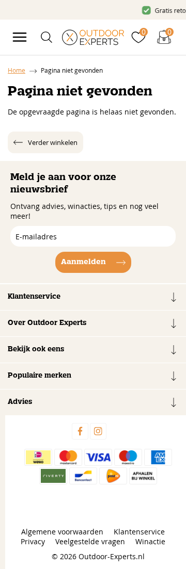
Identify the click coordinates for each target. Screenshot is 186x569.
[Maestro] (128, 457)
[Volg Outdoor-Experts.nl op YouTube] (116, 431)
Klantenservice (139, 532)
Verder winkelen (53, 142)
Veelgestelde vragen (90, 541)
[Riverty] (53, 475)
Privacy (33, 541)
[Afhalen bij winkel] (143, 475)
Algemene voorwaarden (62, 532)
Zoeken (159, 58)
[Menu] (19, 37)
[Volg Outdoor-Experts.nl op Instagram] (98, 431)
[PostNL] (113, 475)
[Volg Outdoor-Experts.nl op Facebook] (80, 431)
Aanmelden (83, 262)
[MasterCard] (68, 457)
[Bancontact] (83, 475)
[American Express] (158, 457)
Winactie (150, 541)
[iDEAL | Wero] (38, 457)
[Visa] (98, 457)
